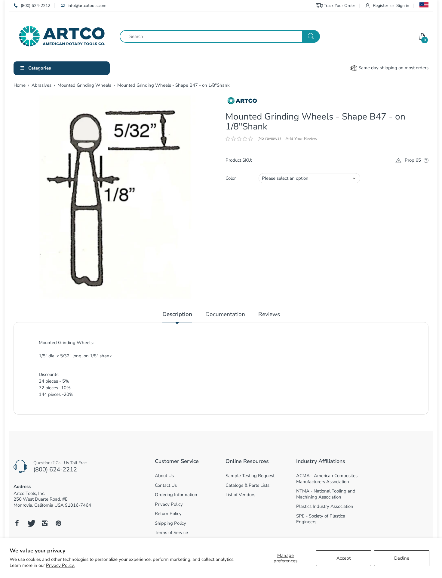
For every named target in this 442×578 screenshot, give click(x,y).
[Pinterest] (58, 523)
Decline (401, 558)
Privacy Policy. (60, 565)
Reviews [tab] (269, 314)
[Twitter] (30, 523)
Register (380, 5)
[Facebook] (17, 523)
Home (20, 85)
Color (231, 178)
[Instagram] (44, 523)
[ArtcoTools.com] (62, 36)
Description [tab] (177, 314)
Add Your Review (301, 138)
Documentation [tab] (225, 314)
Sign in (402, 5)
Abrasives (41, 85)
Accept (343, 558)
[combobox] (219, 36)
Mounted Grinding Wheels (84, 85)
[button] (239, 138)
